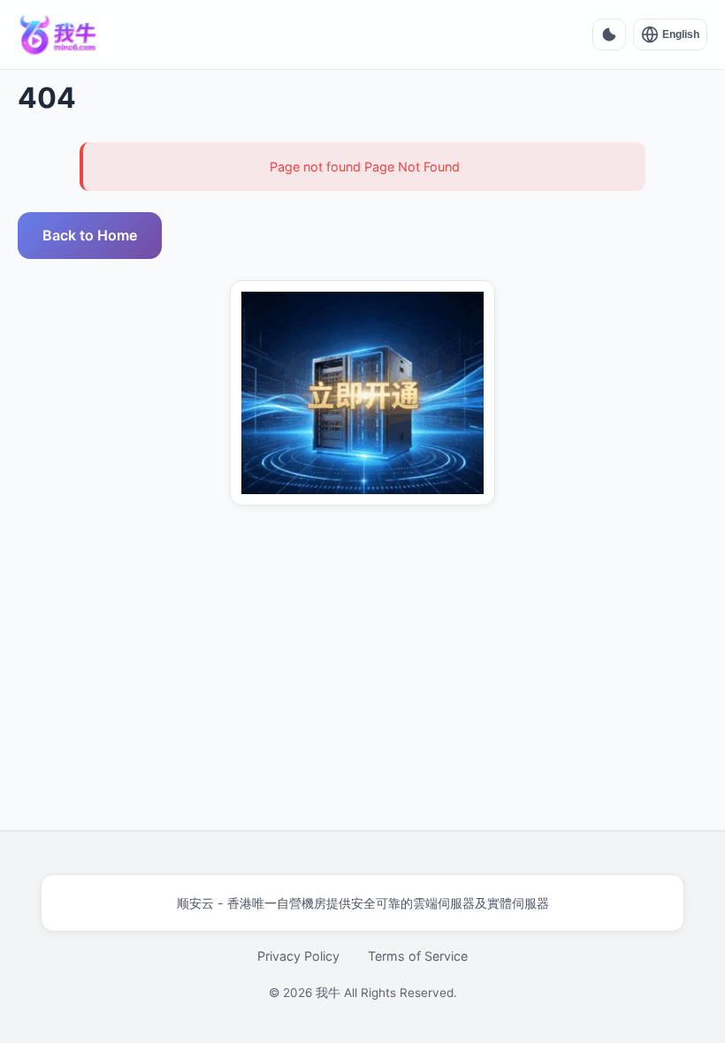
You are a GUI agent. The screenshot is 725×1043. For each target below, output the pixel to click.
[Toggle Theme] (609, 34)
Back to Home (89, 235)
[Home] (58, 34)
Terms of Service (418, 955)
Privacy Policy (298, 955)
